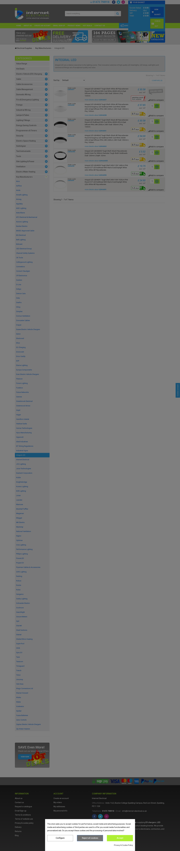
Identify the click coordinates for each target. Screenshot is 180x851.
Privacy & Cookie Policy (123, 845)
